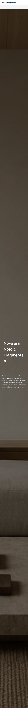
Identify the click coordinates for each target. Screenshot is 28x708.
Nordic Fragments (9, 3)
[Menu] (25, 2)
